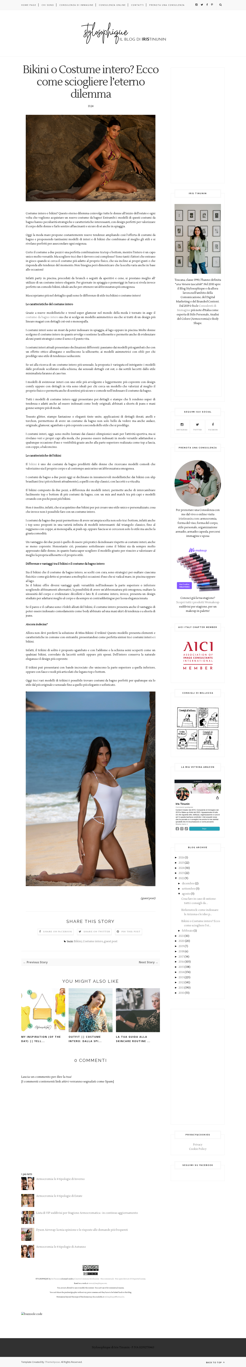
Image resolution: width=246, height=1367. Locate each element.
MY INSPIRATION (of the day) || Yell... (41, 1039)
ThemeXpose (52, 1362)
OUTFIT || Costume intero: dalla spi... (85, 1039)
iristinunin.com (189, 518)
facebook (213, 430)
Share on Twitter (97, 931)
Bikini (78, 941)
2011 (181, 987)
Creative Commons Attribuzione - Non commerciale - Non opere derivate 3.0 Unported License (110, 1279)
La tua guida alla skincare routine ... (133, 1039)
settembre (188, 888)
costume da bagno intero (42, 317)
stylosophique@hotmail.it (114, 1297)
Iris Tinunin (55, 1279)
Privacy (197, 1144)
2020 (181, 941)
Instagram (181, 430)
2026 (181, 857)
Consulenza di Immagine (76, 5)
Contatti (137, 5)
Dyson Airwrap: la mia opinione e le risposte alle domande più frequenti (82, 1230)
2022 (181, 878)
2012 (181, 982)
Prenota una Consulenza (167, 5)
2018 (181, 951)
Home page (28, 5)
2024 (181, 868)
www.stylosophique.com (97, 1283)
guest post (110, 941)
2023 (181, 873)
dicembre (188, 883)
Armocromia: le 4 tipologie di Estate (59, 1196)
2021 (181, 936)
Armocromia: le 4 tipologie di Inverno (60, 1179)
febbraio (187, 930)
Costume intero (93, 941)
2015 (181, 967)
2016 (181, 961)
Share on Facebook (57, 931)
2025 (181, 863)
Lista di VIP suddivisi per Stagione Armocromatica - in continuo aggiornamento (87, 1213)
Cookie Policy (198, 1149)
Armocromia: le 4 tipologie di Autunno (61, 1247)
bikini (33, 464)
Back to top (214, 1362)
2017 (181, 956)
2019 (181, 946)
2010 (181, 993)
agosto (186, 894)
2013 (181, 977)
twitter (197, 430)
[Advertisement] (198, 125)
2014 (181, 972)
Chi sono (48, 5)
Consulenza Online (112, 5)
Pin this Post (130, 931)
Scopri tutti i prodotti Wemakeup (197, 602)
